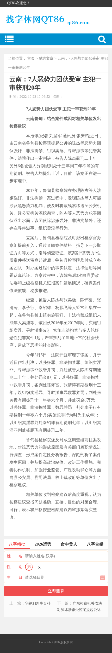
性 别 (14, 567)
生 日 (14, 577)
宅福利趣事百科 (38, 603)
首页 (31, 58)
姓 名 (14, 556)
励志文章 (46, 58)
